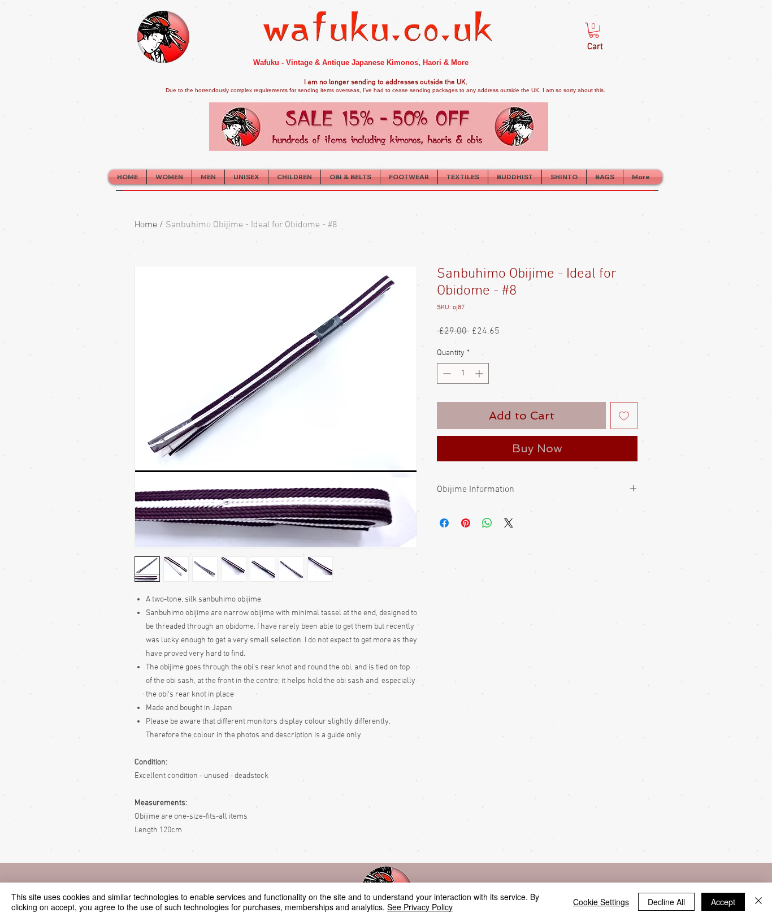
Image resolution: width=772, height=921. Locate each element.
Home (146, 225)
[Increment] (480, 373)
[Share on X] (508, 523)
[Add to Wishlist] (623, 415)
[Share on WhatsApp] (487, 523)
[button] (594, 30)
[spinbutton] (463, 373)
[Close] (758, 902)
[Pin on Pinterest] (465, 523)
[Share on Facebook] (444, 523)
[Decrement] (446, 373)
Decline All (666, 901)
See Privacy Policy (420, 907)
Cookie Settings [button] (601, 901)
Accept (723, 901)
